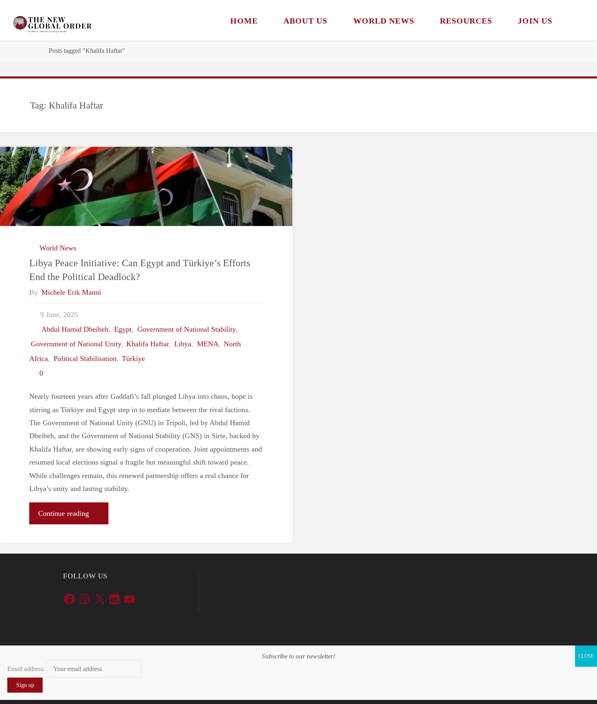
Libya (182, 344)
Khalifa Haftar (147, 344)
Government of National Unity (76, 344)
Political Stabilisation (85, 358)
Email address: (26, 668)
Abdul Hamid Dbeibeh (74, 329)
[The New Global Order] (52, 20)
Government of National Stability (186, 329)
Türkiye (133, 358)
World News (57, 248)
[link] (575, 20)
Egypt (123, 329)
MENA (207, 344)
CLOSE (586, 656)
